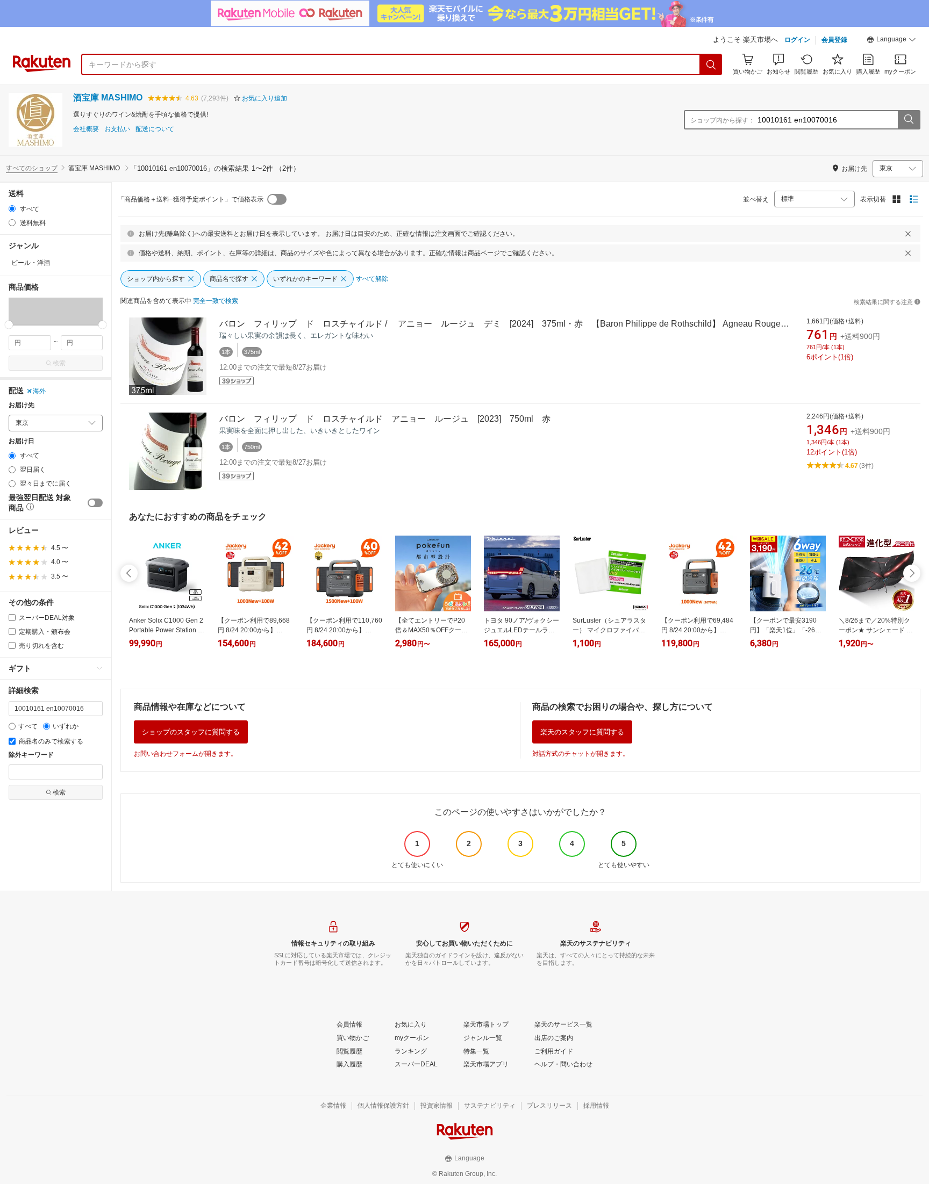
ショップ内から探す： (722, 120)
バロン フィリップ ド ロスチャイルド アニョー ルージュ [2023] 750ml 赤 (385, 418)
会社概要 (86, 129)
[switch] (95, 503)
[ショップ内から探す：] (908, 119)
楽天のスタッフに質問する (582, 732)
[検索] (711, 64)
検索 (59, 363)
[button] (891, 41)
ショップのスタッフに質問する (191, 732)
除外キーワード (31, 755)
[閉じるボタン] (908, 233)
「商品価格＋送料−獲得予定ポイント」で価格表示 (190, 199)
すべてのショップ (32, 168)
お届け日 (21, 441)
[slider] (9, 325)
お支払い (117, 129)
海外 (39, 391)
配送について (154, 129)
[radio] (12, 208)
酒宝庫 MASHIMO (107, 97)
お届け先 (21, 405)
